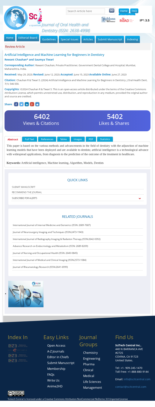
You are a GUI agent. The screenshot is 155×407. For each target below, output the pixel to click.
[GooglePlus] (32, 104)
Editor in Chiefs (58, 357)
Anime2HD (55, 386)
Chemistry (90, 353)
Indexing (132, 39)
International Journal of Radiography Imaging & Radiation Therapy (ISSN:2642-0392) (57, 239)
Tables (63, 139)
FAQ (134, 11)
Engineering (91, 358)
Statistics (105, 139)
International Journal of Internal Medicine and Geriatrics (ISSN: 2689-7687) (52, 225)
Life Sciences (92, 382)
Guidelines (49, 39)
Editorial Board (27, 37)
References (47, 139)
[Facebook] (16, 104)
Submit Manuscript (110, 39)
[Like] (37, 104)
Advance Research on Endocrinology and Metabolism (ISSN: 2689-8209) (50, 246)
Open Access (56, 345)
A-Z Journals (55, 351)
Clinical (88, 370)
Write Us (53, 380)
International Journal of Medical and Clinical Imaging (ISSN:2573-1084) (49, 260)
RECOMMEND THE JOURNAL (27, 192)
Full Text (29, 139)
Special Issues (69, 39)
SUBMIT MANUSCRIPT (23, 187)
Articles (88, 39)
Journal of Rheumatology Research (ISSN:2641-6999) (40, 267)
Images (78, 139)
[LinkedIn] (26, 104)
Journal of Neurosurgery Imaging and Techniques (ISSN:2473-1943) (48, 232)
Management (92, 387)
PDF (91, 139)
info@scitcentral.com (136, 379)
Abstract (13, 139)
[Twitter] (21, 104)
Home (124, 11)
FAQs (50, 374)
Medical (88, 376)
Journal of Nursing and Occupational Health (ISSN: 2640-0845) (45, 253)
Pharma (89, 364)
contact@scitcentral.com (130, 387)
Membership (56, 369)
